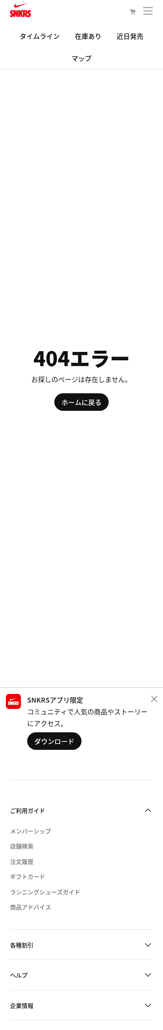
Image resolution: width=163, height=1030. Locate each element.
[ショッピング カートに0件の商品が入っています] (132, 12)
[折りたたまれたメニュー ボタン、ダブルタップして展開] (148, 13)
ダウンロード (54, 741)
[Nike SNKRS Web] (20, 11)
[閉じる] (154, 699)
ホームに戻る (81, 402)
